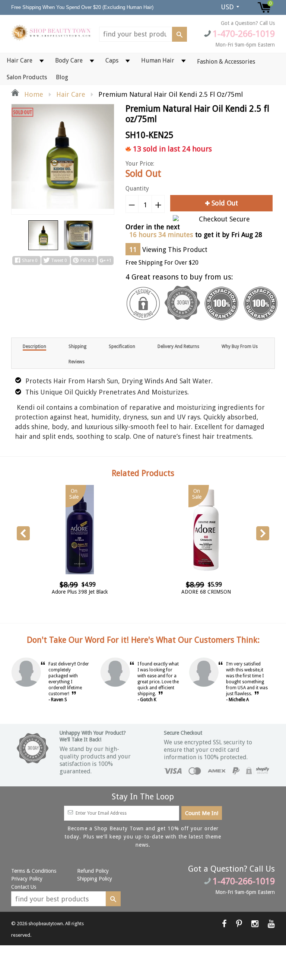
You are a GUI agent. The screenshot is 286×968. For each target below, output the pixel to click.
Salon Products (27, 77)
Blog (62, 77)
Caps (111, 60)
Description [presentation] (34, 346)
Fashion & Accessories (226, 61)
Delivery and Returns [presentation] (178, 346)
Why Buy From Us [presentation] (240, 346)
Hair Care (19, 60)
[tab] (34, 346)
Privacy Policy (26, 879)
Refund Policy (93, 871)
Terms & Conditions (33, 871)
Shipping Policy (94, 879)
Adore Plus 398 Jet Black (80, 592)
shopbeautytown (45, 923)
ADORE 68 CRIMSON (206, 592)
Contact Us (23, 887)
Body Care (69, 60)
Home (32, 94)
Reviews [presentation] (77, 361)
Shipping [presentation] (77, 346)
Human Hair (157, 60)
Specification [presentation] (122, 346)
